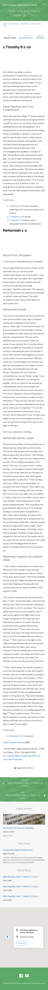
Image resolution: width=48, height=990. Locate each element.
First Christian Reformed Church (20, 5)
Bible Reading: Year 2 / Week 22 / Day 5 (20, 896)
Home (5, 24)
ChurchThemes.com (37, 983)
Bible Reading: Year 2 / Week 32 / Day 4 (25, 784)
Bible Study (25, 24)
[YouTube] (27, 976)
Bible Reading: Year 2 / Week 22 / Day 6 (20, 886)
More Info (22, 943)
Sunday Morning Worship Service (18, 850)
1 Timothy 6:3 (15, 216)
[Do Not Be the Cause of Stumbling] (24, 823)
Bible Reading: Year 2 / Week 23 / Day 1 (20, 876)
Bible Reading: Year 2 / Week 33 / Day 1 (22, 796)
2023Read (30, 768)
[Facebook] (21, 976)
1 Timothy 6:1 (15, 206)
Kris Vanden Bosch (26, 38)
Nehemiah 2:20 (15, 736)
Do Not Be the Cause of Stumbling (18, 828)
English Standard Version (14, 742)
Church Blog (14, 24)
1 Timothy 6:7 (15, 220)
